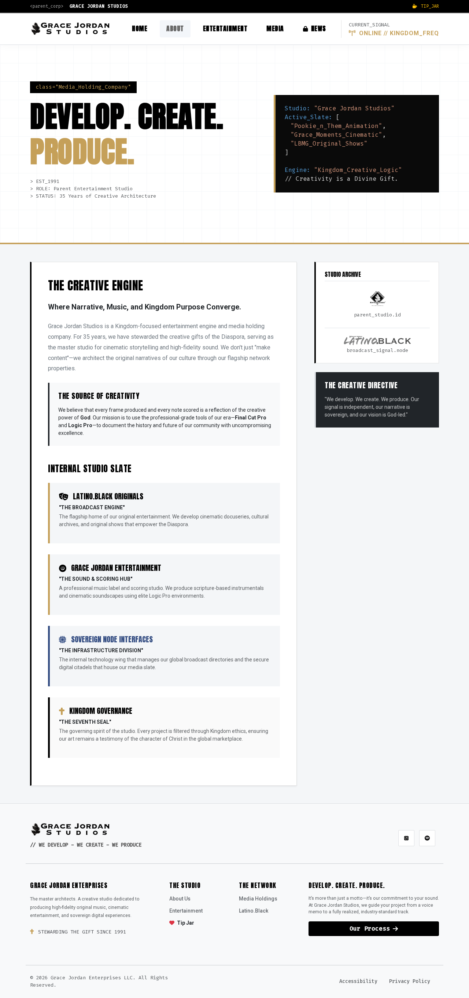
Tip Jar (185, 923)
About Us (180, 899)
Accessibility (358, 981)
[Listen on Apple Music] (406, 838)
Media (275, 28)
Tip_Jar (428, 6)
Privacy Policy (409, 981)
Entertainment (225, 28)
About (175, 28)
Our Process (370, 928)
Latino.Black (253, 911)
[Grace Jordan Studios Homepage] (70, 829)
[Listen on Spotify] (427, 838)
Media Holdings (258, 899)
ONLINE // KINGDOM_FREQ (398, 33)
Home (139, 28)
